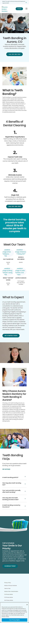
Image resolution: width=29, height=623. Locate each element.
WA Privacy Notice (8, 600)
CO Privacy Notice (8, 597)
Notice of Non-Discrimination (11, 591)
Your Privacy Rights (14, 620)
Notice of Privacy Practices (10, 585)
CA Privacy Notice (8, 594)
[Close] (27, 604)
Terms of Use (7, 588)
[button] (26, 9)
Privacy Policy (7, 582)
